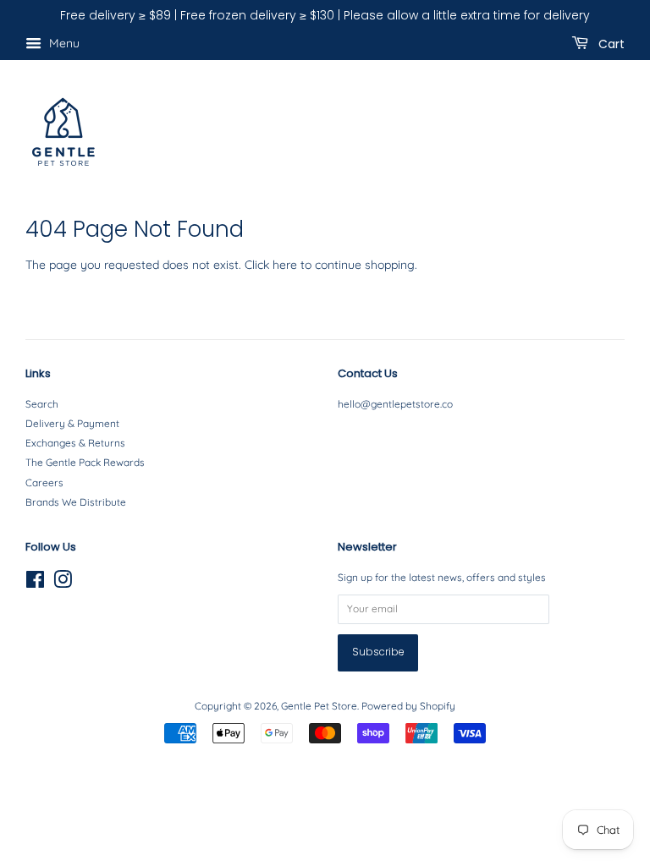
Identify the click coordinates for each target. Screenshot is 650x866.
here (285, 264)
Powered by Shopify (408, 705)
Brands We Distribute (75, 502)
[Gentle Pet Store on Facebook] (35, 583)
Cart (610, 43)
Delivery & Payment (72, 423)
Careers (44, 482)
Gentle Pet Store (319, 705)
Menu (63, 43)
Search (41, 403)
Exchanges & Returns (75, 442)
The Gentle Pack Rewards (85, 462)
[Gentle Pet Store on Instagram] (62, 583)
